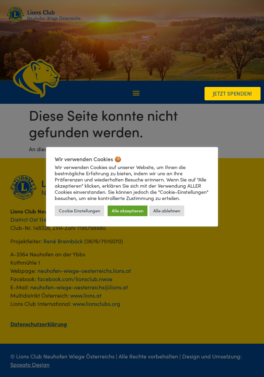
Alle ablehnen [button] (166, 211)
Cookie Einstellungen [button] (79, 211)
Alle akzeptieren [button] (127, 211)
